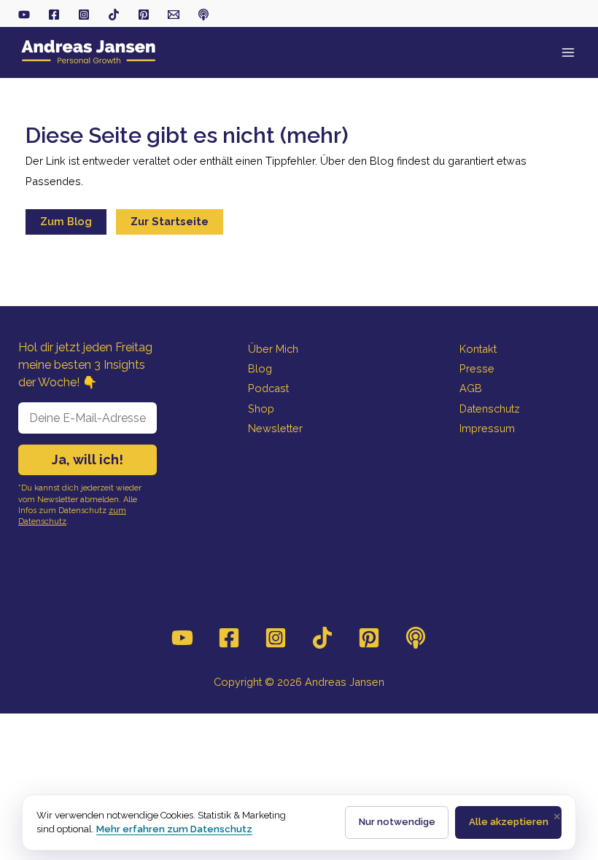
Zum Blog (66, 221)
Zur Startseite (170, 221)
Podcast (268, 388)
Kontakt (478, 349)
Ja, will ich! (87, 459)
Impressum (487, 428)
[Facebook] (229, 637)
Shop (261, 408)
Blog (260, 368)
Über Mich (273, 349)
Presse (476, 368)
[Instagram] (275, 637)
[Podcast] (415, 637)
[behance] (144, 14)
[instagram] (84, 14)
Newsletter (275, 428)
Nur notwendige (397, 821)
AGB (470, 388)
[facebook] (54, 14)
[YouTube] (182, 637)
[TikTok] (114, 14)
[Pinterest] (369, 637)
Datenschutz (489, 408)
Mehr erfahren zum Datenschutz (174, 829)
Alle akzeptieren (508, 821)
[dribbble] (203, 14)
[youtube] (24, 14)
